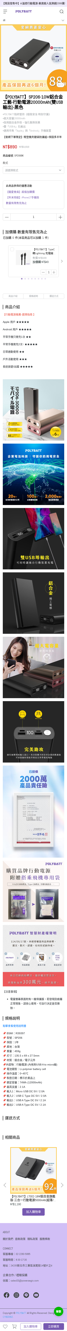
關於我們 (8, 1239)
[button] (61, 261)
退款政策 (20, 1239)
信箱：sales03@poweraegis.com (21, 1280)
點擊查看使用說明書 (14, 1025)
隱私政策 (32, 1239)
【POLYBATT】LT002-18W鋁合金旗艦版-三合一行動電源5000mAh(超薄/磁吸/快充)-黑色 (33, 1198)
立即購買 (53, 1326)
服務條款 (45, 1239)
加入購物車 (31, 1326)
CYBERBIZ (8, 1317)
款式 (5, 162)
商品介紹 (13, 296)
